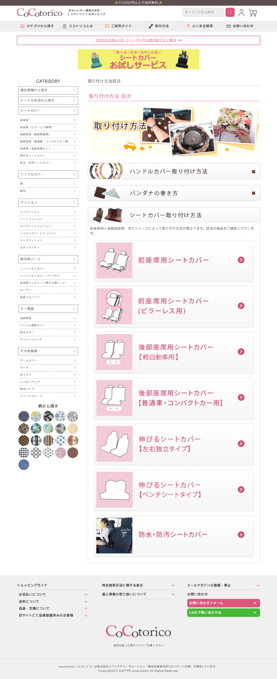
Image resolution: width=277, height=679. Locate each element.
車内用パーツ (30, 259)
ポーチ (24, 368)
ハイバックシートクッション (38, 233)
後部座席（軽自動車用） (35, 134)
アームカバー (28, 360)
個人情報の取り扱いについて (124, 594)
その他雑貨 (29, 351)
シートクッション (31, 219)
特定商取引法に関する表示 (122, 585)
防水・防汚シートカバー (35, 163)
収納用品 (25, 318)
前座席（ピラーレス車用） (37, 127)
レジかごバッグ (30, 382)
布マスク (25, 375)
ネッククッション (31, 240)
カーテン (25, 290)
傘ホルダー (27, 332)
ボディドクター (30, 247)
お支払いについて (32, 594)
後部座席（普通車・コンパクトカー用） (45, 141)
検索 (230, 12)
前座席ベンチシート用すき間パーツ (42, 283)
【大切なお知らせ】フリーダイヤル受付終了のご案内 (135, 40)
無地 (23, 191)
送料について (29, 601)
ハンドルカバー (32, 174)
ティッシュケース (31, 339)
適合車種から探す (34, 90)
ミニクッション (30, 212)
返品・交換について (34, 608)
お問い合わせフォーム (206, 603)
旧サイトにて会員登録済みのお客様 (46, 615)
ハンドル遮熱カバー (32, 325)
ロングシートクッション (35, 226)
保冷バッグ (27, 389)
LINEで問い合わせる (205, 612)
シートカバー (30, 110)
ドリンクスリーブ (31, 396)
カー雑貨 (27, 308)
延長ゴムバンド (30, 297)
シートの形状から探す (37, 100)
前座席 (24, 120)
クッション (29, 202)
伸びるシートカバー (32, 156)
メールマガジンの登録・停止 (209, 585)
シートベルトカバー (32, 269)
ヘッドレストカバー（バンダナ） (41, 276)
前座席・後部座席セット (35, 148)
